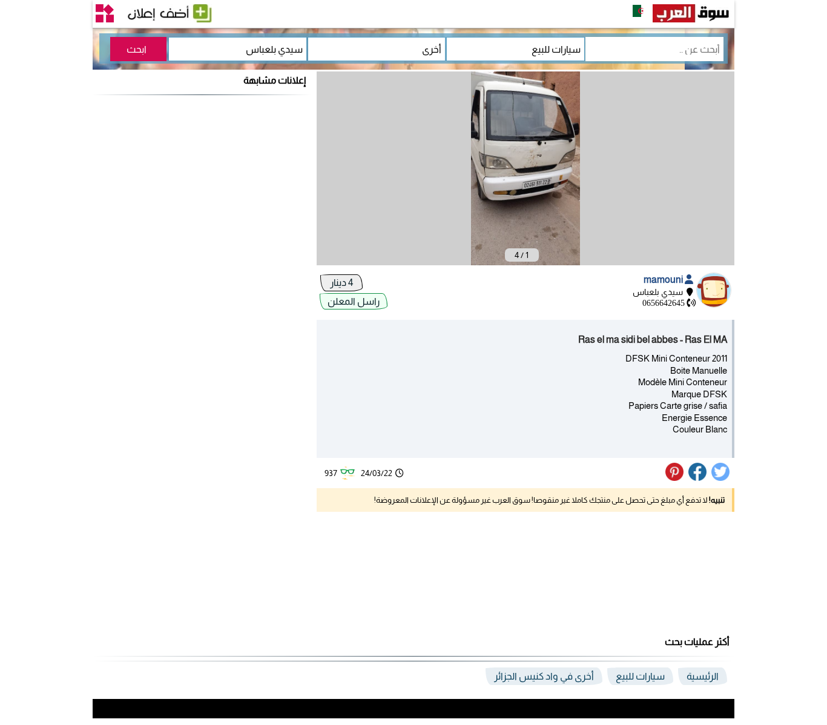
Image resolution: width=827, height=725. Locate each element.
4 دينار (341, 282)
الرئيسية (703, 676)
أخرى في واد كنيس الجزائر (544, 676)
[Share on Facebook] (698, 478)
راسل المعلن (354, 301)
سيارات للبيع (640, 676)
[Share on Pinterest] (676, 478)
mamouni (664, 279)
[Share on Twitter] (721, 478)
